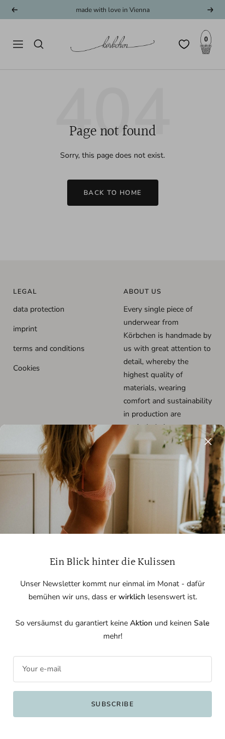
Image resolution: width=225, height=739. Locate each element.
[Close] (208, 441)
